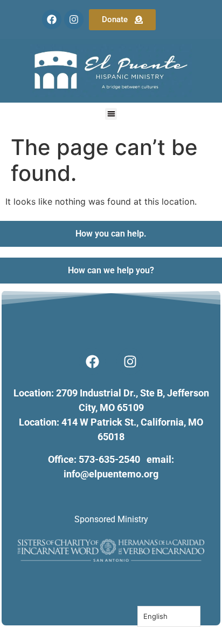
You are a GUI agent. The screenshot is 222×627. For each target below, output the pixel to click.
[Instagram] (74, 19)
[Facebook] (51, 19)
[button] (111, 114)
